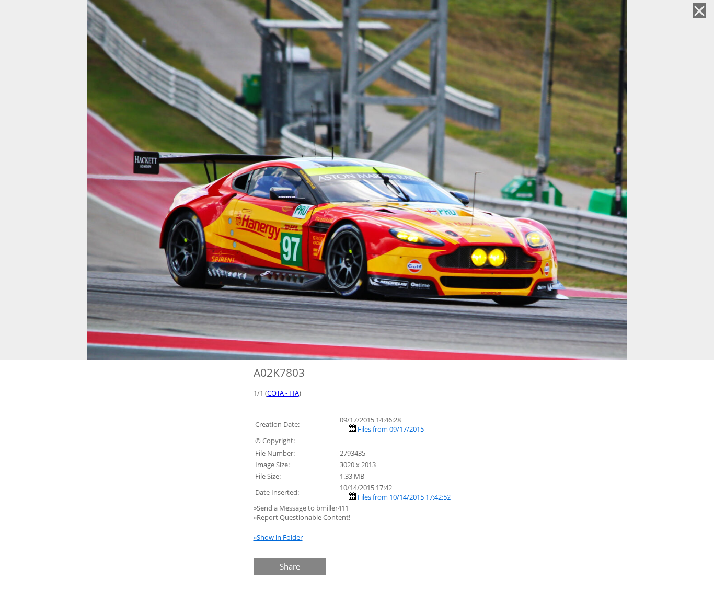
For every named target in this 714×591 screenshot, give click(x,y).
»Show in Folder (278, 537)
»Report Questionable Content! (302, 517)
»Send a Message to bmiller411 (302, 508)
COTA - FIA (283, 393)
